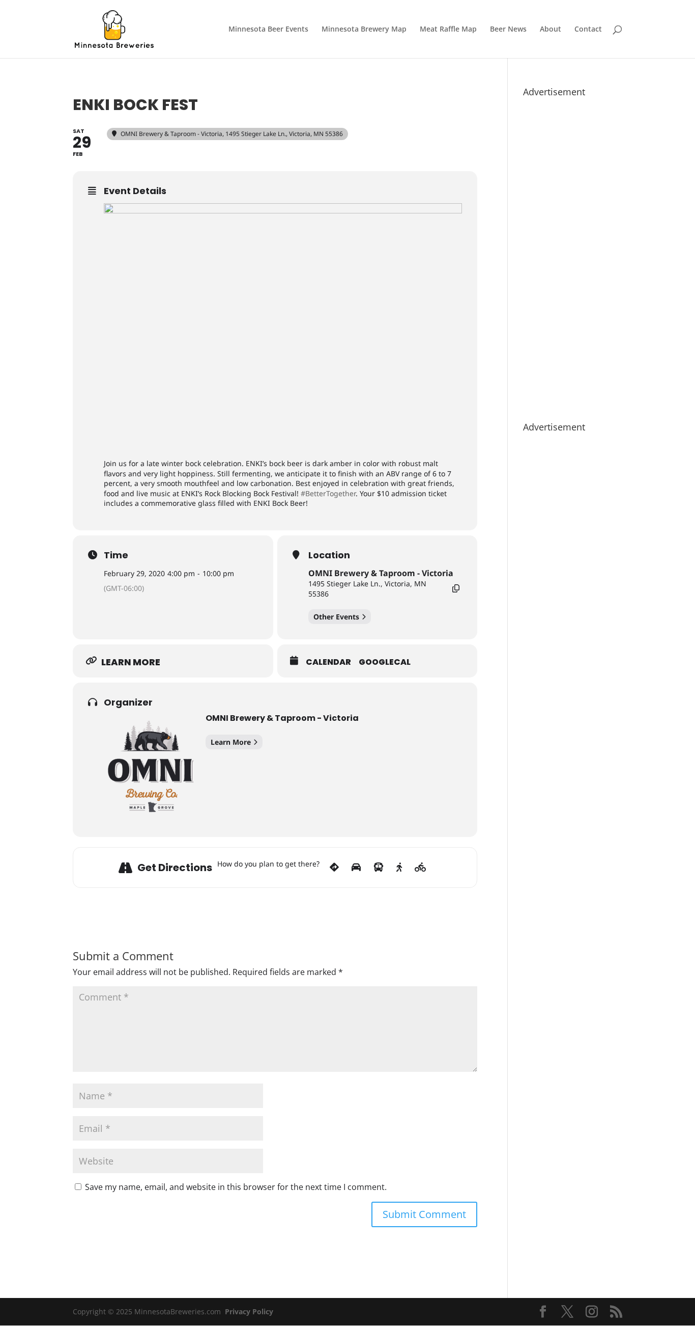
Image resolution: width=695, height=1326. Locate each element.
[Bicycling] (420, 867)
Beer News (508, 29)
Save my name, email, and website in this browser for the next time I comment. (236, 1187)
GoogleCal (385, 662)
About (550, 29)
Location (329, 555)
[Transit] (378, 867)
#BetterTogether (328, 493)
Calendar (328, 662)
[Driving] (356, 867)
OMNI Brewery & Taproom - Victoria (380, 573)
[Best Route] (334, 867)
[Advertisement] (572, 254)
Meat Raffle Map (448, 29)
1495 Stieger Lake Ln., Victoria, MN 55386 (367, 589)
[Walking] (399, 867)
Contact (588, 29)
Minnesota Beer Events (268, 29)
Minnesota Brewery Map (364, 29)
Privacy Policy (249, 1311)
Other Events (336, 616)
